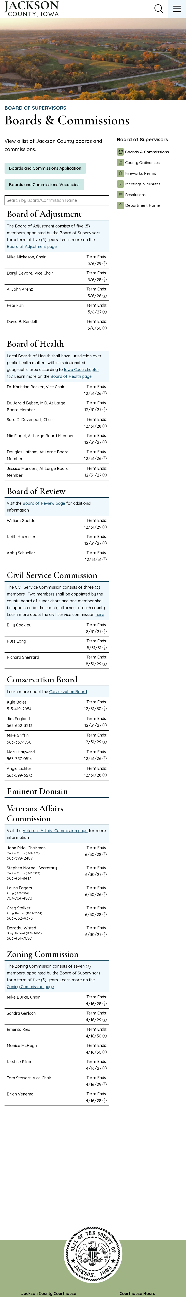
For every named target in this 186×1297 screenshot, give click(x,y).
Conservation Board (68, 691)
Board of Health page (71, 376)
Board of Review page (44, 503)
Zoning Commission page (30, 986)
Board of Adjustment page (32, 246)
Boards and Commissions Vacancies (44, 184)
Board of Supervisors (35, 108)
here (99, 614)
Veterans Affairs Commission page (55, 830)
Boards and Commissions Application (45, 168)
